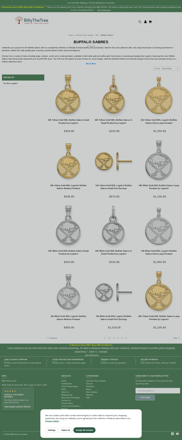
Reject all (66, 430)
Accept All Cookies (84, 430)
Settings (51, 430)
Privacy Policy (52, 421)
